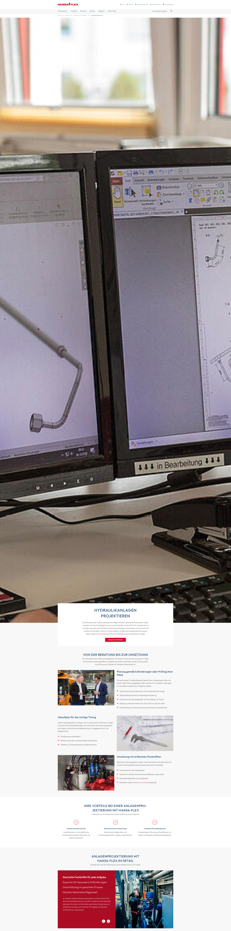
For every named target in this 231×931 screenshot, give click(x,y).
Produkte (74, 11)
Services (83, 11)
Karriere (92, 11)
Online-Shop (112, 11)
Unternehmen (62, 11)
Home (59, 15)
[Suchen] (171, 11)
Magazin (101, 11)
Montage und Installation (80, 15)
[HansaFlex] (68, 4)
